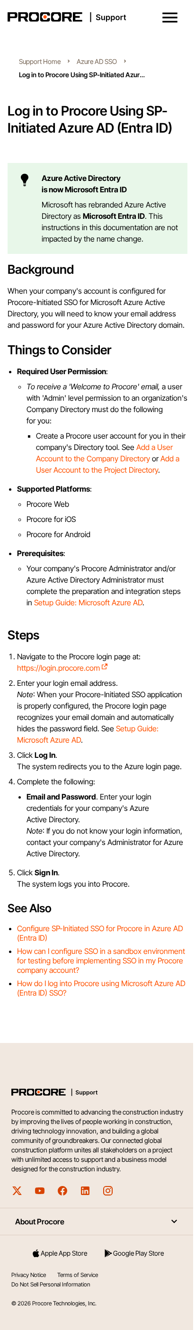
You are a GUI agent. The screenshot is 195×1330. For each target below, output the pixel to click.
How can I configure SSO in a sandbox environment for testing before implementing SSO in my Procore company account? (101, 960)
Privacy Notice (28, 1274)
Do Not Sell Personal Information (50, 1284)
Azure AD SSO (97, 61)
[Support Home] (96, 17)
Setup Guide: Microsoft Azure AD (88, 602)
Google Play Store (138, 1253)
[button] (170, 17)
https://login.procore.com (58, 668)
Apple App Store (64, 1253)
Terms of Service (77, 1274)
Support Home (40, 61)
